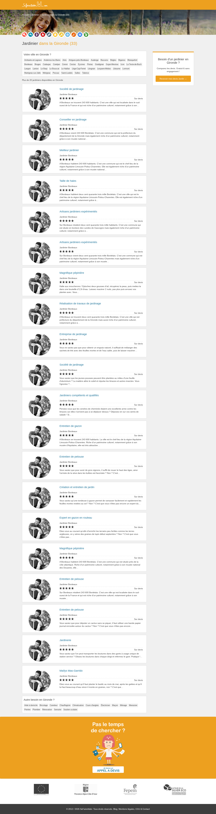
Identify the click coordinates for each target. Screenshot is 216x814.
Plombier (36, 709)
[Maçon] (73, 34)
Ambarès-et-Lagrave (33, 60)
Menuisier (133, 705)
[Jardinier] (86, 34)
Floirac (90, 64)
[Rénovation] (61, 34)
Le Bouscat (54, 69)
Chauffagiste (65, 705)
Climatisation (78, 705)
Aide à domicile (30, 705)
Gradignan (99, 64)
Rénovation (47, 709)
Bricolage (44, 705)
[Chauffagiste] (43, 34)
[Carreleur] (80, 34)
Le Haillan (65, 69)
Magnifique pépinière (72, 272)
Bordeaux (28, 64)
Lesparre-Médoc (104, 69)
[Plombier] (30, 34)
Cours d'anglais (92, 705)
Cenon (65, 64)
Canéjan (56, 64)
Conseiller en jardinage (73, 119)
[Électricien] (36, 34)
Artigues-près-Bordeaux (79, 60)
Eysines (81, 64)
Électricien (105, 705)
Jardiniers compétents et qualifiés (79, 395)
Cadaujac (47, 64)
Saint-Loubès (67, 73)
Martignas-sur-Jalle (32, 73)
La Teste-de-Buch (134, 64)
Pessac (56, 73)
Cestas (73, 64)
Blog (115, 809)
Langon (27, 69)
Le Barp (44, 69)
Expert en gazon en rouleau (76, 517)
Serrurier (57, 709)
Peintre (27, 709)
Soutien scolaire (70, 709)
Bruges (38, 64)
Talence (85, 73)
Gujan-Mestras (112, 64)
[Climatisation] (67, 34)
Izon (122, 64)
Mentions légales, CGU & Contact (134, 809)
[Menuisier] (55, 34)
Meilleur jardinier (69, 150)
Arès (65, 60)
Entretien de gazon (71, 426)
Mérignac (47, 73)
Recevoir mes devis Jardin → (173, 79)
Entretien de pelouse (72, 456)
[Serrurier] (24, 34)
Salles (77, 73)
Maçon (115, 705)
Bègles (113, 60)
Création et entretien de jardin (77, 487)
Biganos (121, 60)
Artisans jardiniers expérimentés (78, 211)
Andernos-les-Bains (52, 60)
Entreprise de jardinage (73, 334)
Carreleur (53, 705)
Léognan (91, 69)
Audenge (94, 60)
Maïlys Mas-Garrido (71, 670)
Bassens (104, 60)
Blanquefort (132, 60)
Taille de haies (68, 180)
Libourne (116, 69)
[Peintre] (49, 34)
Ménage (123, 705)
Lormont (126, 69)
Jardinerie (65, 640)
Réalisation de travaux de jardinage (80, 303)
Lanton (35, 69)
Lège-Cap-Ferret (79, 69)
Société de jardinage (72, 89)
